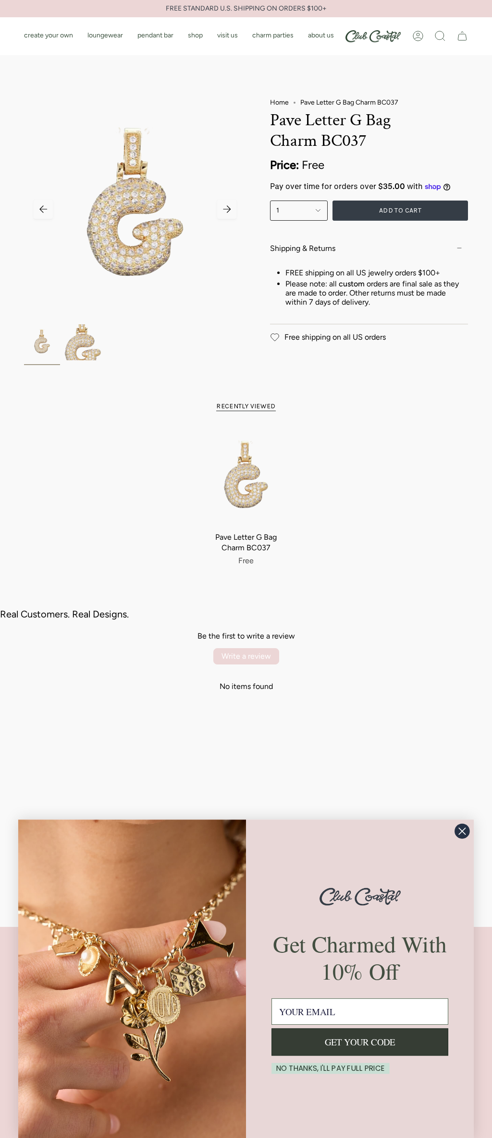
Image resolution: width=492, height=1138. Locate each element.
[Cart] (462, 36)
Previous (43, 209)
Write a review (246, 656)
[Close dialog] (462, 831)
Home (279, 102)
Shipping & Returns (302, 248)
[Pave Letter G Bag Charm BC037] (246, 477)
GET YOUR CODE (360, 1042)
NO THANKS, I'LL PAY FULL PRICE (330, 1068)
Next (226, 209)
